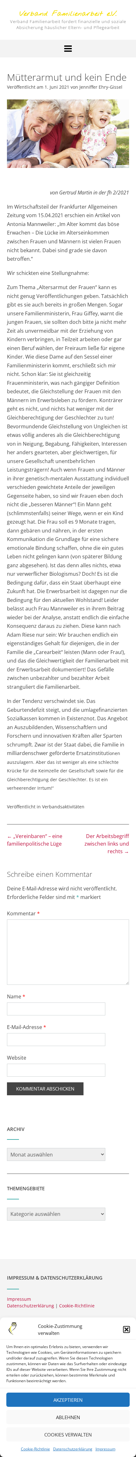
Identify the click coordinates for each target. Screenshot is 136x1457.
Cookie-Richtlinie (35, 1449)
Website (16, 1057)
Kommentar (23, 913)
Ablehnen (68, 1417)
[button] (126, 1329)
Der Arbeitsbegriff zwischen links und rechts (106, 844)
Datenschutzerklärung (72, 1449)
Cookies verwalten (68, 1434)
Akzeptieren (68, 1400)
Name (16, 996)
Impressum (105, 1449)
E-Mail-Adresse (26, 1027)
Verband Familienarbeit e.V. (68, 14)
